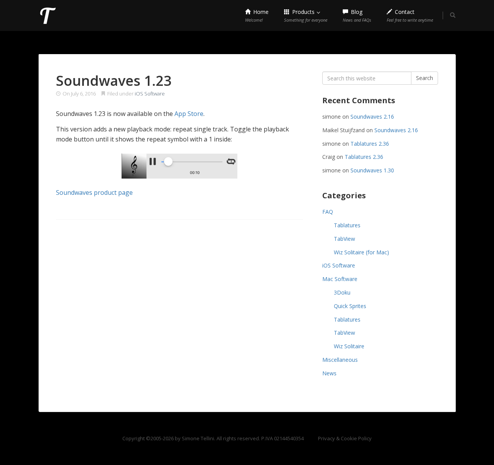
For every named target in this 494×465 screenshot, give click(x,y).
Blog (357, 15)
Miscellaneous (340, 359)
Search (424, 78)
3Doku (342, 292)
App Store (188, 113)
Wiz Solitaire (349, 346)
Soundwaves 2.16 (372, 116)
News (329, 373)
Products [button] (305, 15)
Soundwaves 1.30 (372, 170)
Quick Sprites (350, 306)
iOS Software (150, 93)
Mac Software (339, 279)
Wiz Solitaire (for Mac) (361, 252)
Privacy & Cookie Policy (345, 438)
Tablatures (347, 225)
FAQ (327, 211)
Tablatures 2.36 (369, 143)
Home (257, 15)
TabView (344, 238)
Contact (410, 15)
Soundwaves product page (94, 192)
